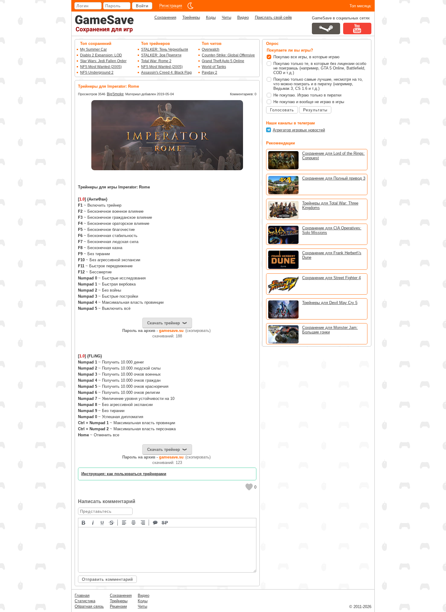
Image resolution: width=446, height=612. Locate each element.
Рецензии (118, 606)
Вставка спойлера (165, 522)
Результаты (315, 110)
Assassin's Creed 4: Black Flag (166, 72)
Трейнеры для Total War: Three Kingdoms (330, 205)
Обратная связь (89, 606)
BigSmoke (115, 94)
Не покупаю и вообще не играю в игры (308, 102)
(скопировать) (198, 330)
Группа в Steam (326, 28)
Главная (82, 595)
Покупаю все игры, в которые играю (306, 57)
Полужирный (84, 522)
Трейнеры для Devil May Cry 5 (329, 302)
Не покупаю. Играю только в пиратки (307, 95)
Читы (226, 17)
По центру (134, 522)
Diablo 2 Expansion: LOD (101, 55)
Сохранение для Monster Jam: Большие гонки (330, 329)
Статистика (85, 601)
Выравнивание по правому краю (143, 522)
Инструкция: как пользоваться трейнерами (123, 474)
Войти (142, 6)
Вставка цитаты (156, 522)
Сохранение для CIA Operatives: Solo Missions (331, 230)
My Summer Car (93, 49)
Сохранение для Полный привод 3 (333, 178)
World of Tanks (214, 67)
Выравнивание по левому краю (124, 522)
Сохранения (165, 17)
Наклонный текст (93, 522)
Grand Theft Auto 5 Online (223, 61)
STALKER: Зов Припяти (161, 55)
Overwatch (210, 49)
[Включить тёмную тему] (190, 5)
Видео (243, 17)
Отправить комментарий (107, 579)
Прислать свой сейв (273, 17)
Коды (211, 17)
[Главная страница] (104, 24)
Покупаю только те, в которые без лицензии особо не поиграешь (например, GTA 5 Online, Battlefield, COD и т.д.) (319, 68)
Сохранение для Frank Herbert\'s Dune (331, 255)
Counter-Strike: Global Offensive (228, 55)
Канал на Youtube (357, 28)
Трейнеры (191, 17)
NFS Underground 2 (96, 72)
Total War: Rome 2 (156, 61)
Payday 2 (209, 72)
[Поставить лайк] (249, 487)
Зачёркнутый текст (112, 522)
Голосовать (282, 110)
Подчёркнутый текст (102, 522)
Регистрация (170, 5)
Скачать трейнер (163, 323)
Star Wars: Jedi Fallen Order (103, 61)
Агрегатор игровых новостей (299, 130)
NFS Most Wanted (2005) (101, 67)
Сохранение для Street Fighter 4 (331, 278)
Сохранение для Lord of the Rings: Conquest (333, 155)
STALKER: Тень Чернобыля (164, 49)
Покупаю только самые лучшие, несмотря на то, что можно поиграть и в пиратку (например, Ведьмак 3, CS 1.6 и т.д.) (318, 84)
